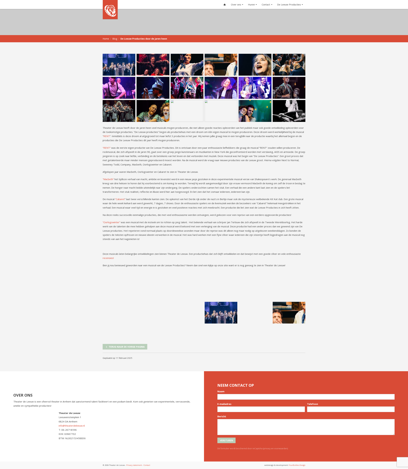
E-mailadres (224, 404)
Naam (220, 391)
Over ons (236, 4)
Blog (114, 38)
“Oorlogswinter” (111, 222)
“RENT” (107, 147)
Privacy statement (134, 465)
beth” (111, 179)
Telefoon (312, 404)
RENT (106, 136)
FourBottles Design (284, 465)
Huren (251, 4)
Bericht (221, 416)
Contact (266, 4)
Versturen (226, 440)
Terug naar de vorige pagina (126, 346)
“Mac (105, 179)
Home (106, 38)
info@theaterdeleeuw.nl (72, 425)
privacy (267, 448)
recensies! (108, 258)
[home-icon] (225, 4)
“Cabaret (120, 199)
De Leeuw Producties (289, 4)
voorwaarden (280, 448)
